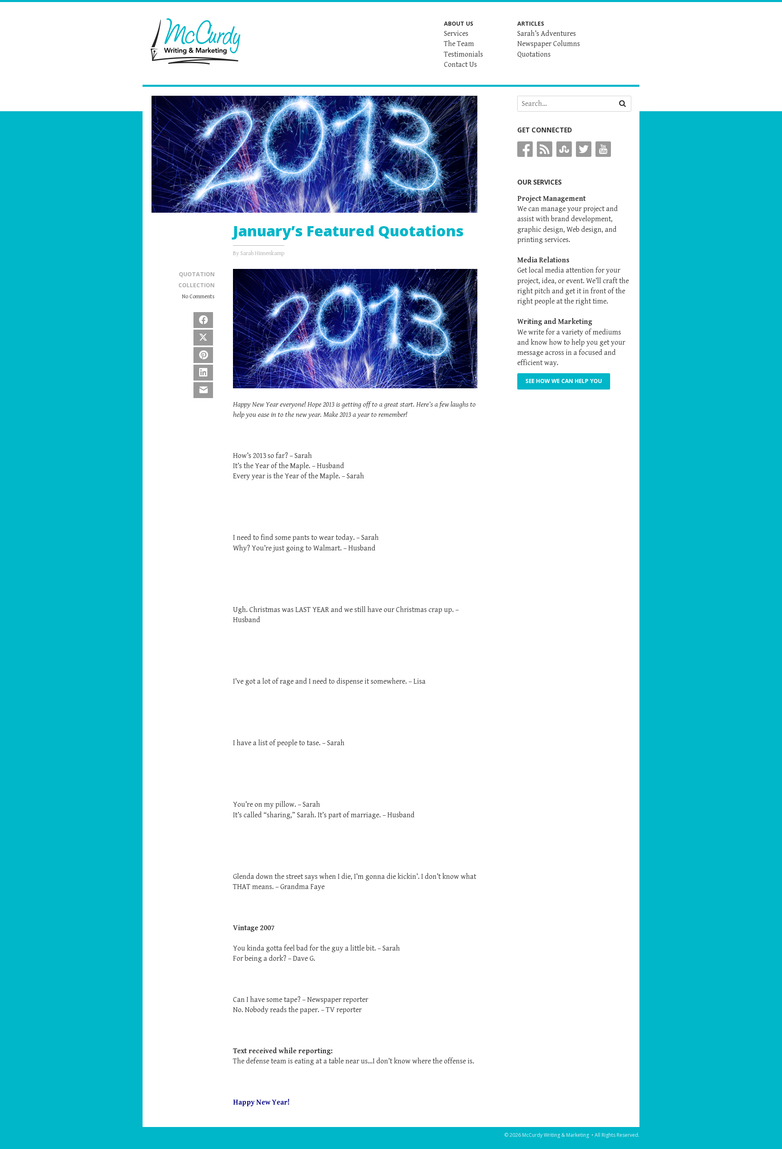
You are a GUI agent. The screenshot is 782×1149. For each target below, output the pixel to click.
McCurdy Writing (195, 41)
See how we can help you (563, 381)
